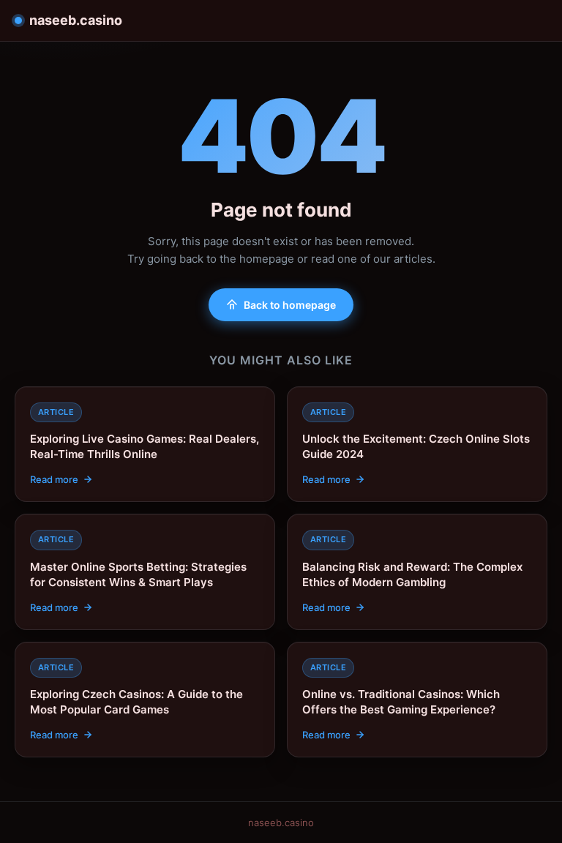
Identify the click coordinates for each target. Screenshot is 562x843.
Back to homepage (290, 305)
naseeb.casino (75, 20)
